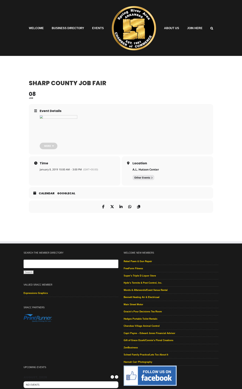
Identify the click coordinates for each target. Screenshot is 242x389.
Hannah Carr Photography (138, 362)
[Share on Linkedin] (121, 206)
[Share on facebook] (103, 206)
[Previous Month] (112, 377)
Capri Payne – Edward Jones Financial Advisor (149, 333)
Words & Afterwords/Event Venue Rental (146, 290)
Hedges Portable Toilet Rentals (140, 318)
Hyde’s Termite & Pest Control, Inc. (143, 282)
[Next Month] (116, 377)
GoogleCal (66, 193)
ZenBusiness (131, 347)
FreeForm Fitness (133, 268)
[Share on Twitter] (112, 206)
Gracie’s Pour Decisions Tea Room (143, 311)
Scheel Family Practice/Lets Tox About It (146, 354)
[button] (199, 28)
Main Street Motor (133, 304)
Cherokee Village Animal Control (142, 326)
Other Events (142, 177)
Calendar (47, 193)
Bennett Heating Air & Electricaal (141, 297)
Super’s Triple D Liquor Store (140, 275)
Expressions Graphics (36, 293)
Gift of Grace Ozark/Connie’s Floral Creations (148, 340)
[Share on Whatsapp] (129, 206)
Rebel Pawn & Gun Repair (138, 261)
